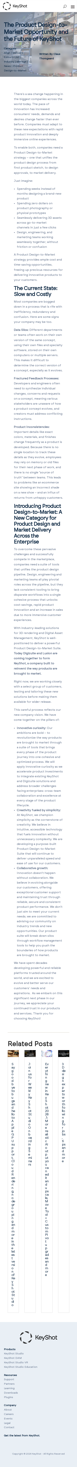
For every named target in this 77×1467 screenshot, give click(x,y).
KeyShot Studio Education (20, 1367)
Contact (9, 1427)
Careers (9, 1414)
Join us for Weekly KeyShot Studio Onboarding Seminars (30, 1114)
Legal (7, 1423)
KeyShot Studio (14, 1353)
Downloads (11, 1393)
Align (7, 53)
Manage (21, 61)
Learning (9, 1388)
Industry (9, 61)
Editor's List (11, 57)
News (7, 66)
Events (8, 1418)
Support (9, 1379)
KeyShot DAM (13, 1358)
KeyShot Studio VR (16, 1362)
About (8, 1409)
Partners (9, 1384)
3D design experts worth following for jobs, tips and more (63, 1113)
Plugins (8, 1397)
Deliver (17, 53)
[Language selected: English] (5, 1447)
